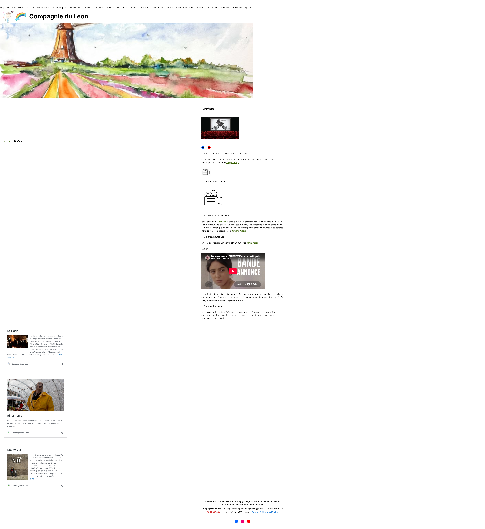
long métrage (232, 162)
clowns (222, 221)
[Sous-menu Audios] (228, 7)
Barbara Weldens (239, 230)
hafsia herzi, (252, 243)
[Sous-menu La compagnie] (66, 7)
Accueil (8, 141)
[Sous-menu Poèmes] (92, 7)
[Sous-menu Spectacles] (48, 7)
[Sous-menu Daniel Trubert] (22, 7)
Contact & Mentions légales (265, 512)
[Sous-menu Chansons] (162, 7)
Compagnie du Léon (58, 16)
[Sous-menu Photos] (148, 7)
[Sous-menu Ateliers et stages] (250, 7)
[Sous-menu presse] (33, 7)
